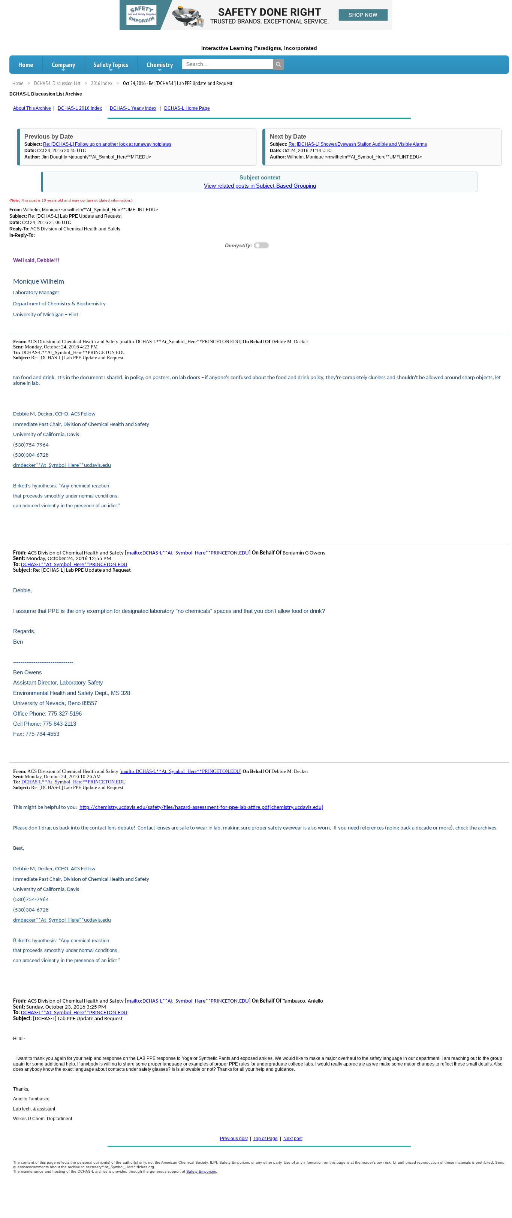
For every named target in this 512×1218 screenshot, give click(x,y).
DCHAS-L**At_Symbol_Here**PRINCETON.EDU (74, 565)
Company (63, 64)
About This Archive (32, 108)
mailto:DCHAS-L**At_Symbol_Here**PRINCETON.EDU (188, 553)
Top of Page (265, 1138)
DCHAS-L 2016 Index (80, 108)
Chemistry (160, 64)
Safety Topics (110, 64)
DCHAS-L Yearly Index (133, 108)
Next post (292, 1138)
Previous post (234, 1138)
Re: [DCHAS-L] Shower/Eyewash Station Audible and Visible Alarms (358, 144)
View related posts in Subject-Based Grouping (260, 186)
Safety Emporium (201, 1171)
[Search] (278, 64)
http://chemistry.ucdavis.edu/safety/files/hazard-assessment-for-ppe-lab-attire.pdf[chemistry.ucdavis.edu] (201, 807)
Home (25, 64)
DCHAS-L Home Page (187, 108)
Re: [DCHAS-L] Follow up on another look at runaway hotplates (107, 144)
